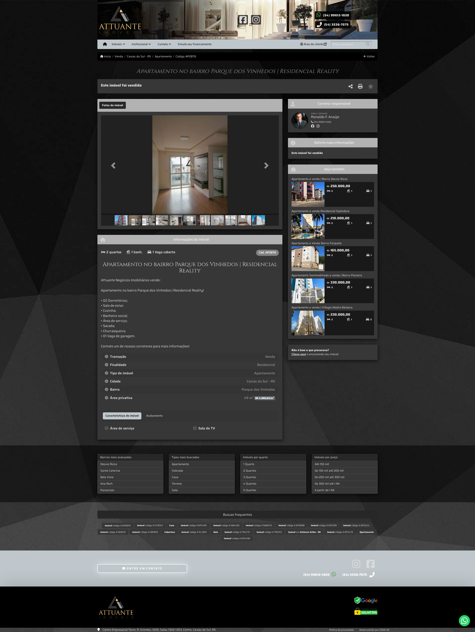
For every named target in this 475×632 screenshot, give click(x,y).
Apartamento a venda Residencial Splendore (320, 211)
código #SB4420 (226, 525)
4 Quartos (249, 483)
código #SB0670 (259, 525)
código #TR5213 (269, 532)
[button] (114, 165)
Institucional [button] (140, 44)
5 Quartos (249, 490)
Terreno (177, 483)
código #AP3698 (291, 525)
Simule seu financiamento (195, 44)
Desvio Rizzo (108, 464)
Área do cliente (313, 44)
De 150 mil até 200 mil (329, 470)
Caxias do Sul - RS (139, 56)
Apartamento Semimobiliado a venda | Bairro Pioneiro (326, 275)
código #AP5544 (356, 525)
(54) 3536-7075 (336, 24)
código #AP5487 (194, 525)
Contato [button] (163, 44)
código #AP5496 (237, 538)
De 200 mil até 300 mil (329, 477)
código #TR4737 (237, 532)
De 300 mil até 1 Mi (327, 483)
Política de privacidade (341, 630)
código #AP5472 (340, 532)
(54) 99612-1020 (336, 15)
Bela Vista (107, 477)
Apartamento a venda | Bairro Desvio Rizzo (319, 179)
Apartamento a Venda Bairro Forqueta (316, 243)
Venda (119, 56)
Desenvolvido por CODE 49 (374, 630)
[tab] (112, 105)
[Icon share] (242, 19)
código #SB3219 (113, 532)
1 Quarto (248, 464)
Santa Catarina (110, 470)
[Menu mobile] (105, 44)
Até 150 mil (322, 464)
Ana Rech (106, 483)
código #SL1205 (194, 532)
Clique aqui (298, 354)
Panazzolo (107, 490)
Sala (175, 490)
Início (107, 56)
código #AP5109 (324, 525)
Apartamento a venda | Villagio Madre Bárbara (322, 307)
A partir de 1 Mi (324, 490)
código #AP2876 (118, 525)
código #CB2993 (145, 532)
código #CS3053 (150, 525)
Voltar (370, 56)
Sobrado (177, 470)
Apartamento (163, 56)
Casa (175, 477)
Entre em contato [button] (144, 568)
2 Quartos (249, 470)
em (304, 532)
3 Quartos (249, 477)
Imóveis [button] (117, 44)
